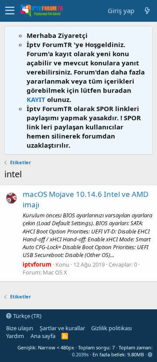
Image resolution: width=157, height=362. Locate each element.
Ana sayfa (43, 336)
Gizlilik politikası (111, 328)
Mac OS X (55, 272)
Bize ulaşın (19, 328)
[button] (10, 11)
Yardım (15, 336)
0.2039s (80, 354)
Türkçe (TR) (26, 316)
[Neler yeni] (147, 11)
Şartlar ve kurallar (62, 328)
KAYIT (36, 99)
